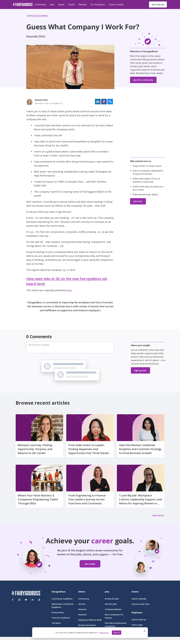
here (69, 290)
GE (31, 231)
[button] (98, 101)
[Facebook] (12, 599)
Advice (61, 4)
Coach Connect (116, 4)
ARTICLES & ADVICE (37, 16)
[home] (23, 4)
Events (71, 4)
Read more (104, 632)
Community (40, 4)
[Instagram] (19, 599)
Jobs (52, 4)
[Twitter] (26, 599)
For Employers (98, 4)
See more (157, 515)
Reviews (83, 4)
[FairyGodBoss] (25, 593)
